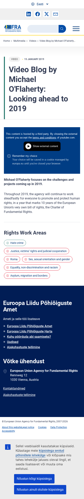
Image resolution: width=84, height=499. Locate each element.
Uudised (12, 342)
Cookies (42, 427)
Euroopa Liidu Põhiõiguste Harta (29, 331)
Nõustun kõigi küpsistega (34, 478)
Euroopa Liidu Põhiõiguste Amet (29, 326)
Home (6, 41)
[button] (28, 14)
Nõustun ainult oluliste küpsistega (40, 489)
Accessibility (8, 431)
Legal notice (27, 427)
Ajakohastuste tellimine (23, 347)
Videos (32, 41)
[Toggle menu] (76, 29)
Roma (14, 259)
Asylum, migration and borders (28, 275)
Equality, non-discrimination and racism (34, 267)
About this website (11, 427)
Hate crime (16, 242)
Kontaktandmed (14, 388)
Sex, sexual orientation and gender (49, 259)
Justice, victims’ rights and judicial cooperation (38, 251)
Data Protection (58, 427)
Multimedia (19, 41)
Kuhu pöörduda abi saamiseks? (29, 337)
